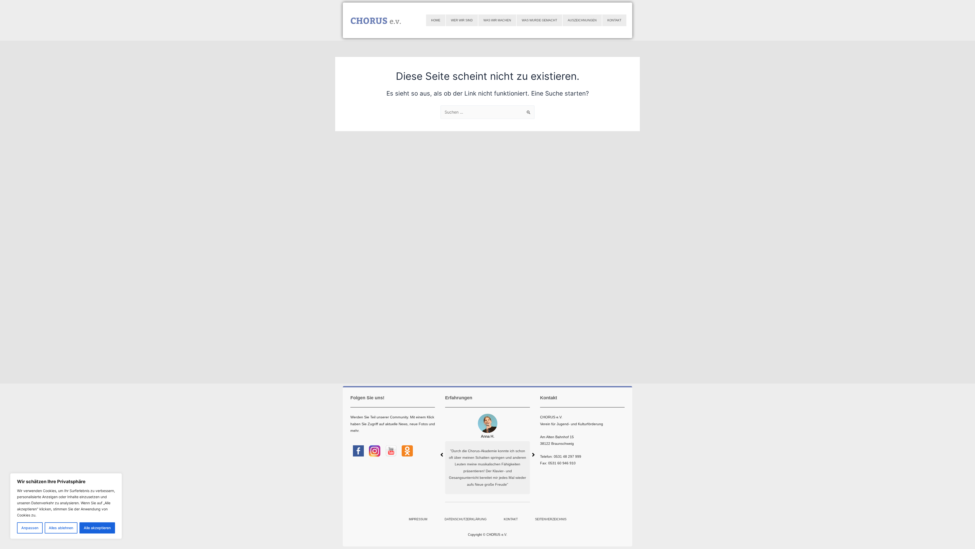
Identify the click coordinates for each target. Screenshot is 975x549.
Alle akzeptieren (97, 528)
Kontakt (614, 20)
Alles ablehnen (61, 528)
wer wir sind (462, 20)
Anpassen (29, 528)
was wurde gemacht (539, 20)
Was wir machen (497, 20)
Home (435, 20)
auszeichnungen (582, 20)
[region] (66, 506)
